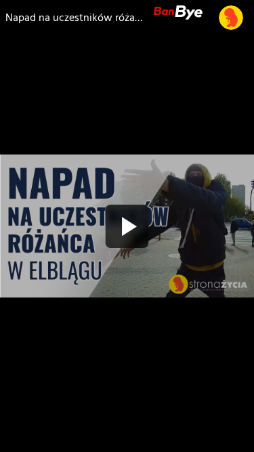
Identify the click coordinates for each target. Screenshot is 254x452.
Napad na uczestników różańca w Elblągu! (74, 17)
